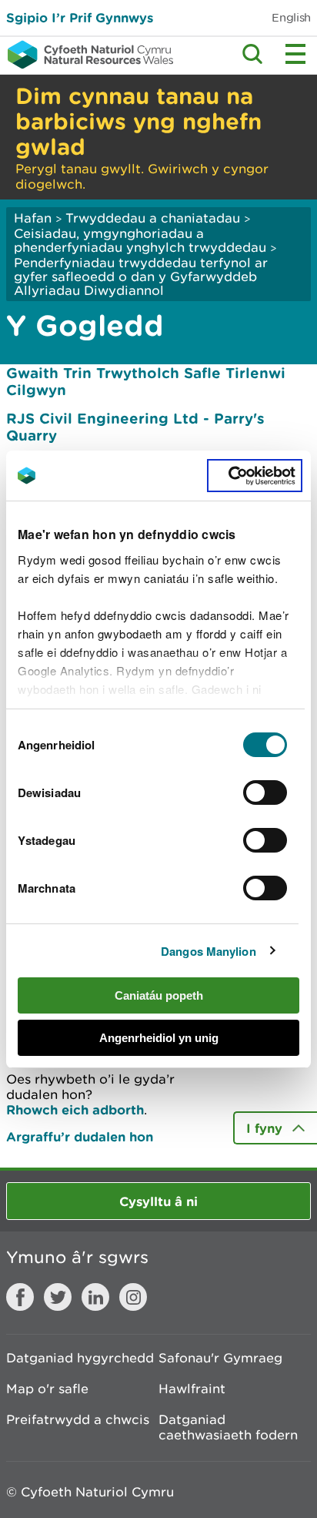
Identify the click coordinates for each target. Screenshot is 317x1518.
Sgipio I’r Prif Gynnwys (79, 17)
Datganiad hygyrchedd (80, 1358)
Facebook (20, 1297)
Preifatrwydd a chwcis (77, 1419)
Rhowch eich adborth (75, 1109)
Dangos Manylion (208, 951)
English (291, 17)
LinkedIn (95, 1297)
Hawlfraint (191, 1388)
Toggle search (252, 54)
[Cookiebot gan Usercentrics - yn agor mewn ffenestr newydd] (254, 476)
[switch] (265, 792)
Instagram (133, 1297)
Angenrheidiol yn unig (159, 1037)
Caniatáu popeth (159, 995)
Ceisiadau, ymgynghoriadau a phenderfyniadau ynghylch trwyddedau (140, 240)
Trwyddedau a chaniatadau (152, 218)
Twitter (58, 1297)
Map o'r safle (47, 1388)
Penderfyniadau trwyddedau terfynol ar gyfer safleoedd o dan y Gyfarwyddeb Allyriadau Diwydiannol (141, 276)
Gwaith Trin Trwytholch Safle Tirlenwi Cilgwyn (145, 381)
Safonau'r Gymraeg (220, 1358)
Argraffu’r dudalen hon (79, 1136)
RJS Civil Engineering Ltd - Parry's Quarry (135, 427)
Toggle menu (295, 54)
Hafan (33, 218)
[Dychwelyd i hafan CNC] (86, 54)
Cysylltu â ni (158, 1201)
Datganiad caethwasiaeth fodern (228, 1427)
